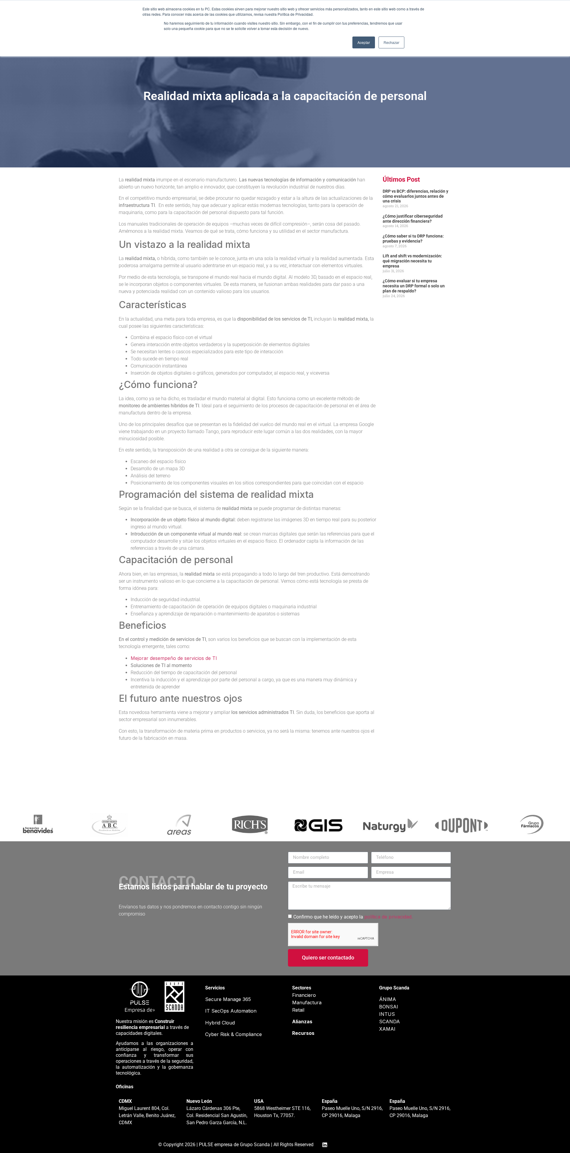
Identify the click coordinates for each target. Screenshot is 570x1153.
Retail (298, 1010)
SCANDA (389, 1021)
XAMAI (387, 1029)
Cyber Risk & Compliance (233, 1034)
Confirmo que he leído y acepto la (353, 917)
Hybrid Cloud (220, 1023)
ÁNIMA (387, 999)
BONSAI (388, 1007)
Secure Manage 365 (228, 999)
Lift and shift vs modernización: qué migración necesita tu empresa (412, 261)
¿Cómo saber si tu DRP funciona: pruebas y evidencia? (413, 238)
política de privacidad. (388, 917)
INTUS (387, 1014)
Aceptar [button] (363, 42)
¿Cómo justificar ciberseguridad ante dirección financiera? (413, 219)
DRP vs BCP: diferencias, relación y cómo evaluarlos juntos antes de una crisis (415, 196)
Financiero (304, 995)
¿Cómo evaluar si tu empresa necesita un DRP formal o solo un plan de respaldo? (414, 285)
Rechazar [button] (391, 42)
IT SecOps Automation (230, 1011)
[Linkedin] (324, 1144)
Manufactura (307, 1002)
